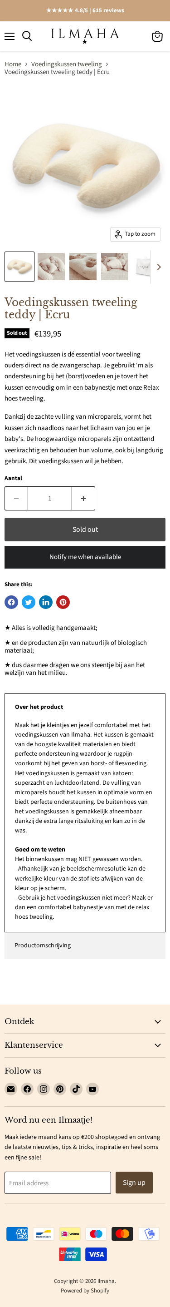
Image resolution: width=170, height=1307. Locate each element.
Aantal (13, 478)
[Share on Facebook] (11, 602)
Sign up (134, 1183)
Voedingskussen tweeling (66, 64)
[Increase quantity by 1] (83, 498)
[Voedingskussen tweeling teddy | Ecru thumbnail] (19, 266)
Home (13, 64)
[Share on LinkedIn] (46, 602)
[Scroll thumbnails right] (157, 267)
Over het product (39, 707)
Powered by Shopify (85, 1291)
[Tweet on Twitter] (28, 602)
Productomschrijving (43, 945)
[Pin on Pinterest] (63, 602)
